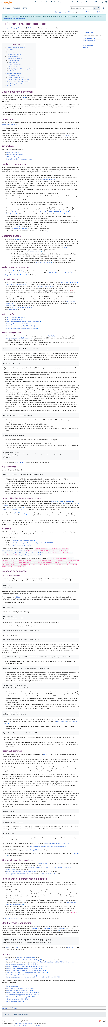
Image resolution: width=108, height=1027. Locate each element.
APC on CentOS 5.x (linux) (14, 317)
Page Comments (79, 12)
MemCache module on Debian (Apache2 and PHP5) (23, 321)
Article (68, 12)
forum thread (59, 214)
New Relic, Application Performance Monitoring (21, 975)
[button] (105, 2)
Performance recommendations (14, 18)
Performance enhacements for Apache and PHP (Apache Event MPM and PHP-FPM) (33, 977)
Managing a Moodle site (18, 28)
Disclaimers (26, 1025)
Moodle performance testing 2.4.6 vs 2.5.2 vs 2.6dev (23, 968)
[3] (22, 507)
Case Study (16, 226)
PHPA (67, 282)
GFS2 (58, 212)
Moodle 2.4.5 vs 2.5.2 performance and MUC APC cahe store (26, 966)
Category (5, 1008)
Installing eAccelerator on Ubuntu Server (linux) (21, 328)
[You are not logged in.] (104, 8)
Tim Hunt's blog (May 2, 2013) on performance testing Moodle (26, 973)
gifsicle (46, 928)
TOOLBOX (16, 8)
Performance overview (89, 40)
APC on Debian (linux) (13, 319)
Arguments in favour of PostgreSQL (39, 867)
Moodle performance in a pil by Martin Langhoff (21, 992)
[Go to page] (95, 8)
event (16, 462)
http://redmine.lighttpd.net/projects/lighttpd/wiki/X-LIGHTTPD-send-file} (26, 552)
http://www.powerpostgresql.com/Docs (56, 843)
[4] (25, 515)
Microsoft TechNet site (43, 262)
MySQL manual (61, 721)
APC (62, 282)
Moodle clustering (12, 152)
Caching (85, 43)
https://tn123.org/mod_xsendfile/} (13, 550)
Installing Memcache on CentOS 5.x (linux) (19, 324)
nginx (60, 501)
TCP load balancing (12, 157)
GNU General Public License (24, 1023)
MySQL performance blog (48, 874)
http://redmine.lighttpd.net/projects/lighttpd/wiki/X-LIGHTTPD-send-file (36, 543)
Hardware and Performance (25, 958)
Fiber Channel (10, 214)
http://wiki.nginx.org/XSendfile (21, 545)
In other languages (22, 1014)
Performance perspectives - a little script (19, 988)
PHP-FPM (12, 309)
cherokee (68, 501)
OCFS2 (51, 212)
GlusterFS (43, 212)
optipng (33, 928)
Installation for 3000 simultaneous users (19, 159)
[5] (58, 930)
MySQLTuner (18, 597)
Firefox (10, 271)
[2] (63, 503)
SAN (66, 212)
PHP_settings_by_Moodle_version (22, 307)
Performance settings (89, 38)
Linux (16, 239)
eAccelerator (20, 284)
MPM (21, 462)
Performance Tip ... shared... (15, 1001)
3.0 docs (58, 12)
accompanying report (19, 229)
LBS (23, 97)
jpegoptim (62, 928)
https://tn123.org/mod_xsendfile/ (23, 541)
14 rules (51, 273)
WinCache (9, 284)
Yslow (13, 273)
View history (102, 12)
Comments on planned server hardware (19, 990)
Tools (8, 1014)
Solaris (66, 247)
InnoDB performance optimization (17, 874)
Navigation (6, 8)
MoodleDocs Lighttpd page (13, 509)
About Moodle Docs (16, 1025)
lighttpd (53, 501)
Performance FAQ (88, 45)
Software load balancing (14, 154)
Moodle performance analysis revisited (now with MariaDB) (25, 970)
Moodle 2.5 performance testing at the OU (20, 997)
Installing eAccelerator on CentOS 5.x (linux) (20, 326)
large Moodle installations (10, 125)
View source (91, 12)
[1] (47, 231)
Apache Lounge (53, 336)
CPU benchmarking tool (48, 179)
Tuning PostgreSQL (31, 850)
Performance (32, 28)
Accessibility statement (37, 1025)
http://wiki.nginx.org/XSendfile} (30, 555)
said (20, 890)
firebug (21, 271)
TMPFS (72, 291)
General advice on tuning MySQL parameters (20, 871)
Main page (5, 28)
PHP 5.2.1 (9, 305)
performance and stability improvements (19, 338)
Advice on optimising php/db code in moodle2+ (21, 995)
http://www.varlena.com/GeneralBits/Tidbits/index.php (47, 846)
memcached (43, 863)
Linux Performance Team (33, 252)
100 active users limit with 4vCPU (17, 999)
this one (45, 754)
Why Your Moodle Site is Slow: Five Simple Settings (22, 960)
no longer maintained (44, 286)
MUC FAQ (85, 47)
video (24, 275)
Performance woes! (12, 986)
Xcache (74, 282)
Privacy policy (5, 1025)
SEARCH (25, 8)
